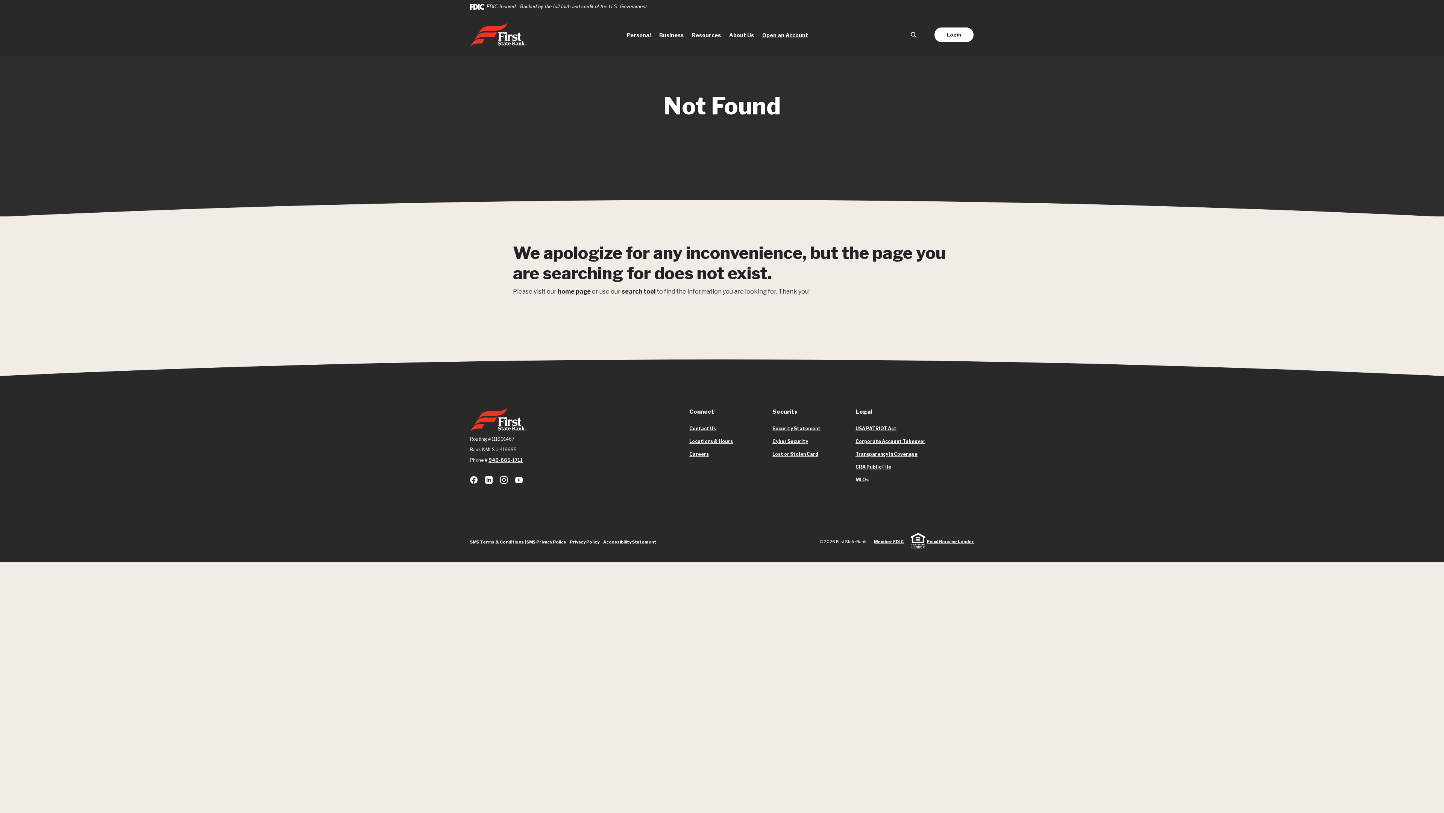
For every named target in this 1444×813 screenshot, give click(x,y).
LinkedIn (489, 480)
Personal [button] (639, 35)
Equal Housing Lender (950, 541)
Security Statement (796, 428)
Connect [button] (701, 411)
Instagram (504, 480)
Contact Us (702, 428)
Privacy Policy (584, 542)
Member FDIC (889, 541)
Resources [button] (706, 35)
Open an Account (787, 35)
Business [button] (671, 35)
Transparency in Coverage (886, 454)
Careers (699, 454)
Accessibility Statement (629, 542)
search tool (638, 291)
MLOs (862, 480)
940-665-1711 (505, 460)
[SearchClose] (914, 35)
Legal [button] (863, 411)
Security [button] (785, 411)
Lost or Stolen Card (795, 454)
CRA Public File (873, 467)
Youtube (519, 480)
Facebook (474, 480)
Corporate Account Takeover (890, 441)
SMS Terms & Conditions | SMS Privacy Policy (518, 542)
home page (574, 291)
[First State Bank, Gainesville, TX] (498, 35)
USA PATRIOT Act (875, 428)
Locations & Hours (711, 441)
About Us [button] (741, 35)
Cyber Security (790, 441)
